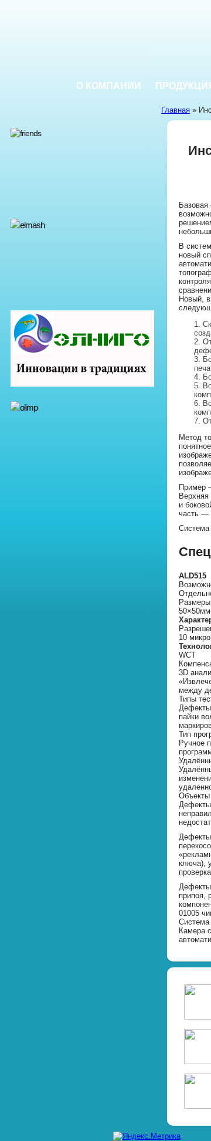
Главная (175, 110)
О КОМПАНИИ (108, 86)
